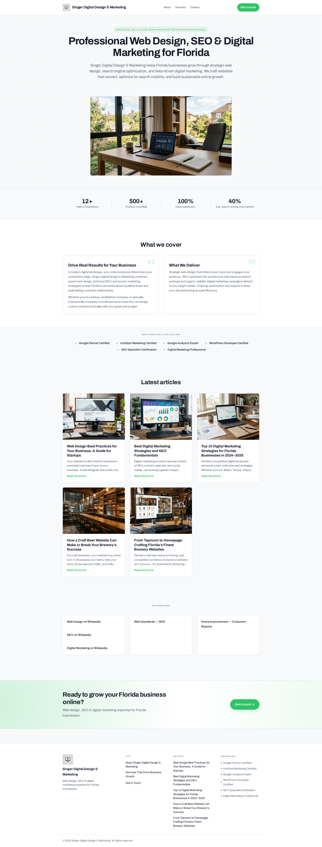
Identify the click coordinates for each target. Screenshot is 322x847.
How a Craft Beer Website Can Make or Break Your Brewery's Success (191, 807)
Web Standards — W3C (149, 621)
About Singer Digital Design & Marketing (143, 764)
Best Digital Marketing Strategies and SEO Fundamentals (186, 780)
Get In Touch (133, 782)
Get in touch (248, 7)
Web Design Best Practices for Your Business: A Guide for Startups (191, 766)
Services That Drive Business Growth (143, 774)
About (167, 7)
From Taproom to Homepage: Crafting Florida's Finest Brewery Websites (191, 821)
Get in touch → (245, 704)
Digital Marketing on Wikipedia (87, 648)
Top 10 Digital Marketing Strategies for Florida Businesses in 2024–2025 (189, 794)
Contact (195, 7)
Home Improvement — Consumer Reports (223, 624)
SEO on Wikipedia (79, 634)
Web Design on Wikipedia (84, 621)
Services (180, 7)
